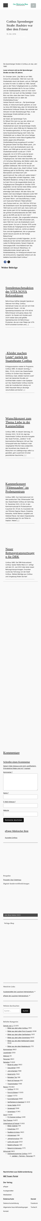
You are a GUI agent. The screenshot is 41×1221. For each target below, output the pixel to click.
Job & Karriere (12, 1071)
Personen (6, 1059)
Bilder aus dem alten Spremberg (18, 1037)
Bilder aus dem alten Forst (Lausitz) (19, 1031)
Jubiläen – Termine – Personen (22, 1156)
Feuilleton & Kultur (13, 1132)
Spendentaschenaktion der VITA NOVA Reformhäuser (19, 291)
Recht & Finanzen (13, 1080)
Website (6, 810)
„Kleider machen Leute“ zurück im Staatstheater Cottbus (18, 357)
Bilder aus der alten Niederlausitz (18, 1046)
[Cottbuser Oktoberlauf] (20, 666)
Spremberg (11, 1111)
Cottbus (10, 1089)
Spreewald (11, 1108)
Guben (9, 1095)
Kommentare (11, 752)
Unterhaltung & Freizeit (11, 1123)
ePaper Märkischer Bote (16, 831)
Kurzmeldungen (12, 1099)
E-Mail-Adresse (9, 802)
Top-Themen (7, 1120)
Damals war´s (8, 1026)
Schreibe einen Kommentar (16, 762)
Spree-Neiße (11, 1105)
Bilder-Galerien (12, 1126)
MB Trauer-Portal (10, 1176)
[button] (5, 262)
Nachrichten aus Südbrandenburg (17, 1172)
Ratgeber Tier (12, 1077)
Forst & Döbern (12, 1092)
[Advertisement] (20, 666)
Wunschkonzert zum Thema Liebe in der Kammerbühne (18, 422)
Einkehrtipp (11, 1129)
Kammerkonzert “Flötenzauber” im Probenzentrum (17, 487)
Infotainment (11, 1135)
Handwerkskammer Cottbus (17, 1153)
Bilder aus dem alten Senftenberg (19, 1034)
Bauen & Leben (12, 1064)
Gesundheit (11, 1068)
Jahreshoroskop (13, 1138)
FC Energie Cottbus (14, 1117)
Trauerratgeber (12, 1084)
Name (6, 793)
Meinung (6, 1056)
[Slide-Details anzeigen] (20, 901)
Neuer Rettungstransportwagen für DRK (19, 552)
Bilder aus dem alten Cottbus (17, 37)
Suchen (25, 1011)
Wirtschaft (7, 1151)
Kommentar (8, 772)
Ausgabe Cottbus (11, 838)
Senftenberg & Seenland (15, 1102)
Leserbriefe (7, 1053)
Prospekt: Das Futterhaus (12, 880)
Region (5, 1087)
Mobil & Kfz (11, 1074)
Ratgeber (6, 1062)
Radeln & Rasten (13, 1145)
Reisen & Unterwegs (14, 1148)
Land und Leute (12, 1142)
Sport (5, 1115)
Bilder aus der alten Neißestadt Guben (20, 1041)
